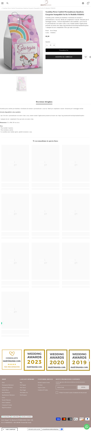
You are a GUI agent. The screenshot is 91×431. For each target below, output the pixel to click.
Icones (29, 422)
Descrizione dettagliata (44, 102)
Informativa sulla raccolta (34, 429)
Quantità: (48, 42)
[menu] (2, 3)
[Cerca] (7, 3)
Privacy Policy (6, 416)
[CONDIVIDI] (89, 57)
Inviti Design (53, 30)
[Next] (88, 360)
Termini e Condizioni (27, 416)
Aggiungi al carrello (63, 57)
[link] (15, 186)
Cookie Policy (15, 416)
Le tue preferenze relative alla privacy (50, 429)
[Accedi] (83, 3)
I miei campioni (10, 429)
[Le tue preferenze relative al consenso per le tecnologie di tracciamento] (1, 323)
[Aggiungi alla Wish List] (85, 57)
